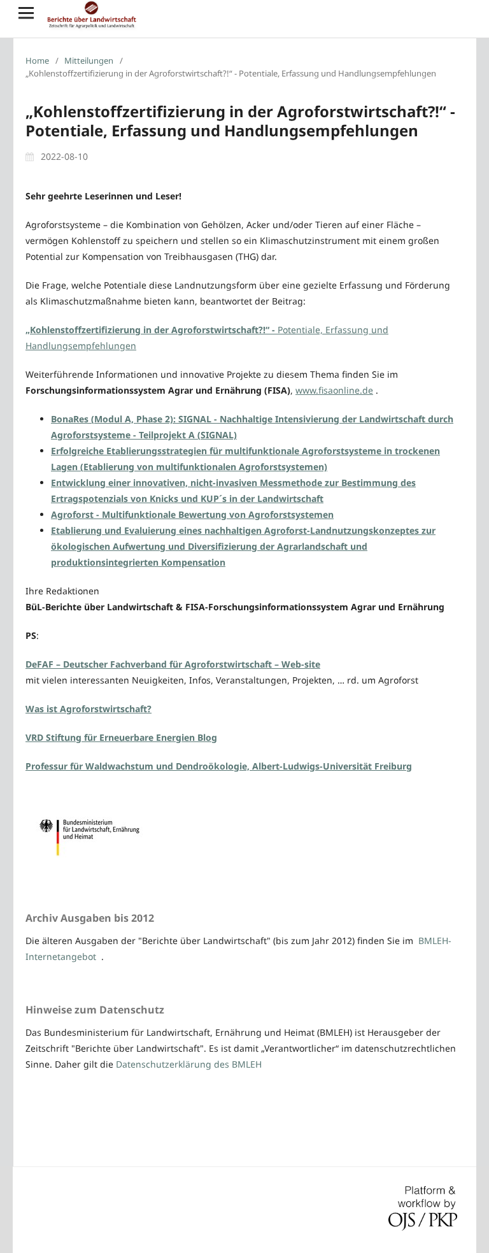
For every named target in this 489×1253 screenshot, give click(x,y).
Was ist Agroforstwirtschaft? (88, 709)
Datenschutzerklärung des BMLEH (189, 1064)
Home (37, 60)
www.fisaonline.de (334, 390)
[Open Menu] (26, 12)
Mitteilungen (88, 60)
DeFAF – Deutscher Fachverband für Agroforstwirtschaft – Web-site (172, 664)
